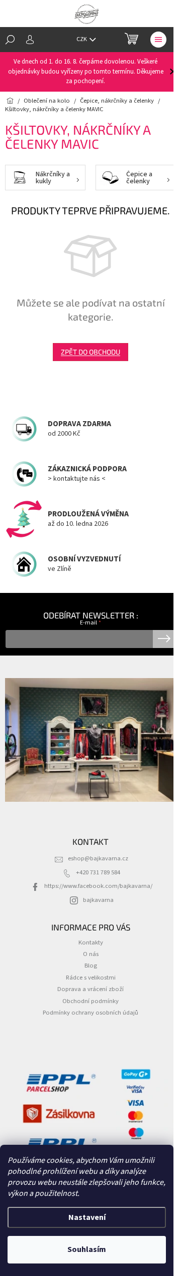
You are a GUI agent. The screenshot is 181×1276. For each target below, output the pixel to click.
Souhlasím (86, 1249)
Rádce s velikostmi (91, 977)
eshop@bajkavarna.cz (98, 858)
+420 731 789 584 (98, 872)
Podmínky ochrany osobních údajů (90, 1012)
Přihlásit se (164, 639)
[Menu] (158, 40)
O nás (91, 954)
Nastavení (87, 1217)
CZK (82, 39)
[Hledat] (10, 40)
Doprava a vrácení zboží (90, 989)
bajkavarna (98, 899)
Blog (90, 965)
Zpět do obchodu (90, 352)
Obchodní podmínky (90, 1001)
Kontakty (90, 942)
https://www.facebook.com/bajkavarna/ (98, 885)
